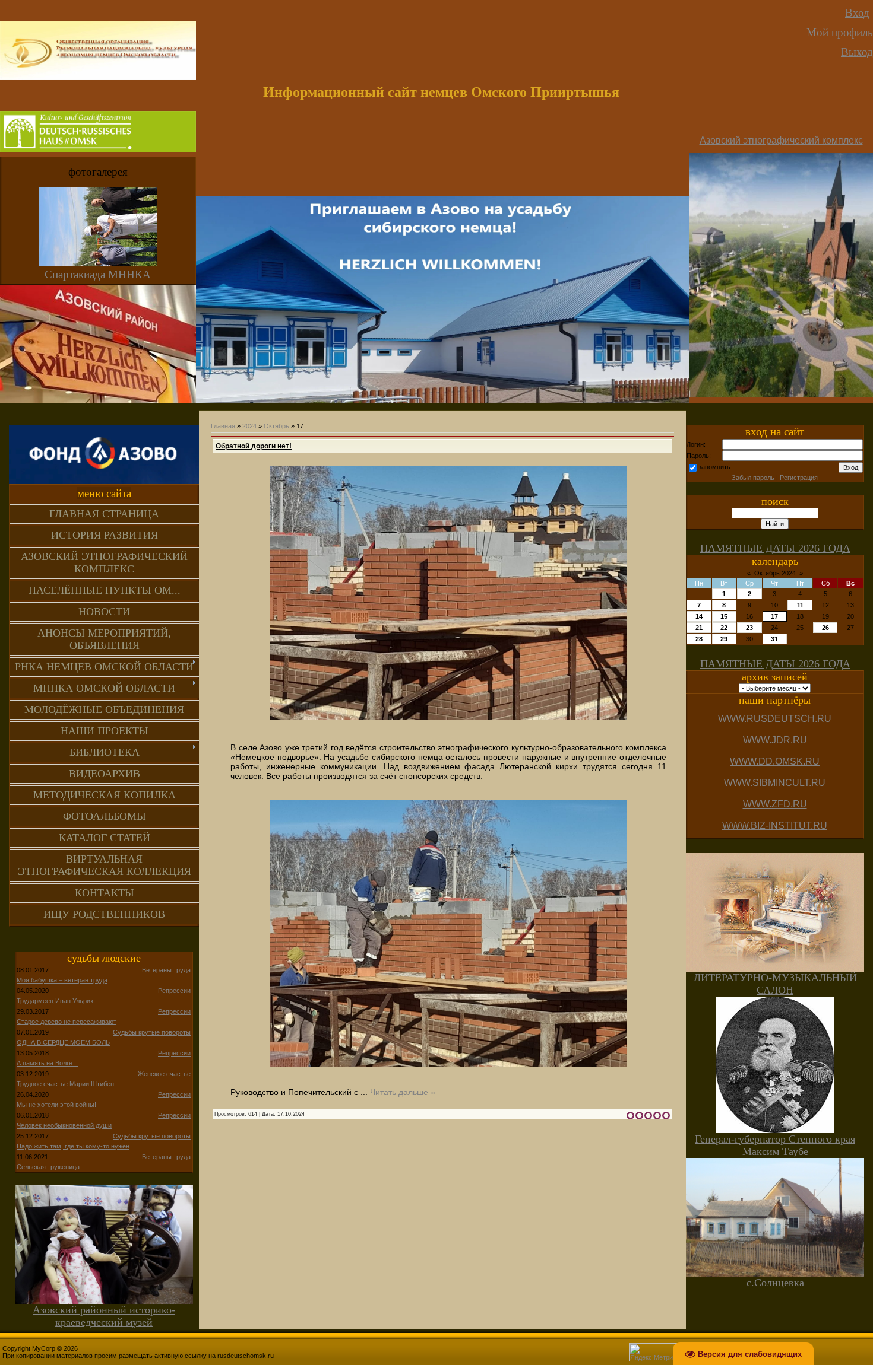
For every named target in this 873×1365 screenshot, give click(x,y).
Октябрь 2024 (775, 573)
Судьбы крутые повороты (152, 1032)
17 (774, 616)
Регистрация (799, 477)
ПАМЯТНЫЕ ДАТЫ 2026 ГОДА (775, 548)
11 (800, 605)
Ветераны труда (166, 969)
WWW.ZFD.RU (775, 804)
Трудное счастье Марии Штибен (65, 1083)
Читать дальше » (402, 1092)
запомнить (714, 466)
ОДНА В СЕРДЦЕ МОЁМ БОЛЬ (63, 1042)
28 (699, 638)
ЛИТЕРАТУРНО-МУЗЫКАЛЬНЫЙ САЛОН (775, 984)
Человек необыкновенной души (64, 1125)
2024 (249, 425)
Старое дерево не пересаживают (66, 1021)
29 (724, 638)
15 (724, 616)
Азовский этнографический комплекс (781, 140)
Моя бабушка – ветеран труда (62, 980)
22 (724, 627)
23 (749, 627)
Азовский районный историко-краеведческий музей (104, 1316)
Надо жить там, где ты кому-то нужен (73, 1146)
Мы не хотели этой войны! (56, 1104)
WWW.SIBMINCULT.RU (774, 783)
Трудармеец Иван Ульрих (55, 1000)
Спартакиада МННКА (98, 274)
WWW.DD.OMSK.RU (775, 761)
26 (825, 627)
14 (699, 616)
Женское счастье (164, 1073)
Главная (223, 425)
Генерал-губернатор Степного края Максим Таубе (775, 1145)
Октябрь (276, 425)
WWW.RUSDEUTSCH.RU (774, 719)
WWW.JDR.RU (775, 740)
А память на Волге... (47, 1063)
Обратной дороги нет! (254, 446)
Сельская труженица (48, 1166)
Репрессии (174, 990)
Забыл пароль (753, 477)
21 (699, 627)
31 (774, 638)
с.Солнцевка (775, 1282)
